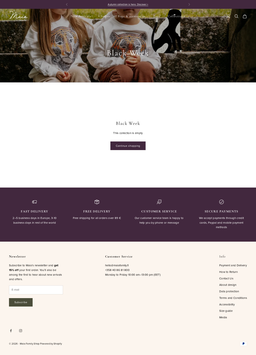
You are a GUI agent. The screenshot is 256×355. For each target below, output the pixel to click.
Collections (176, 16)
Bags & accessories (132, 16)
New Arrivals (81, 16)
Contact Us (226, 278)
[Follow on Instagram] (20, 331)
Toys (156, 16)
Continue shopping (128, 146)
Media (223, 317)
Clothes (104, 16)
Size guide (226, 311)
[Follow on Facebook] (11, 331)
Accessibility (227, 304)
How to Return (228, 272)
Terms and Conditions (233, 298)
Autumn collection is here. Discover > (128, 4)
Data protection (229, 291)
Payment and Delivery (233, 265)
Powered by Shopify (51, 343)
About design (228, 285)
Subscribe (20, 302)
